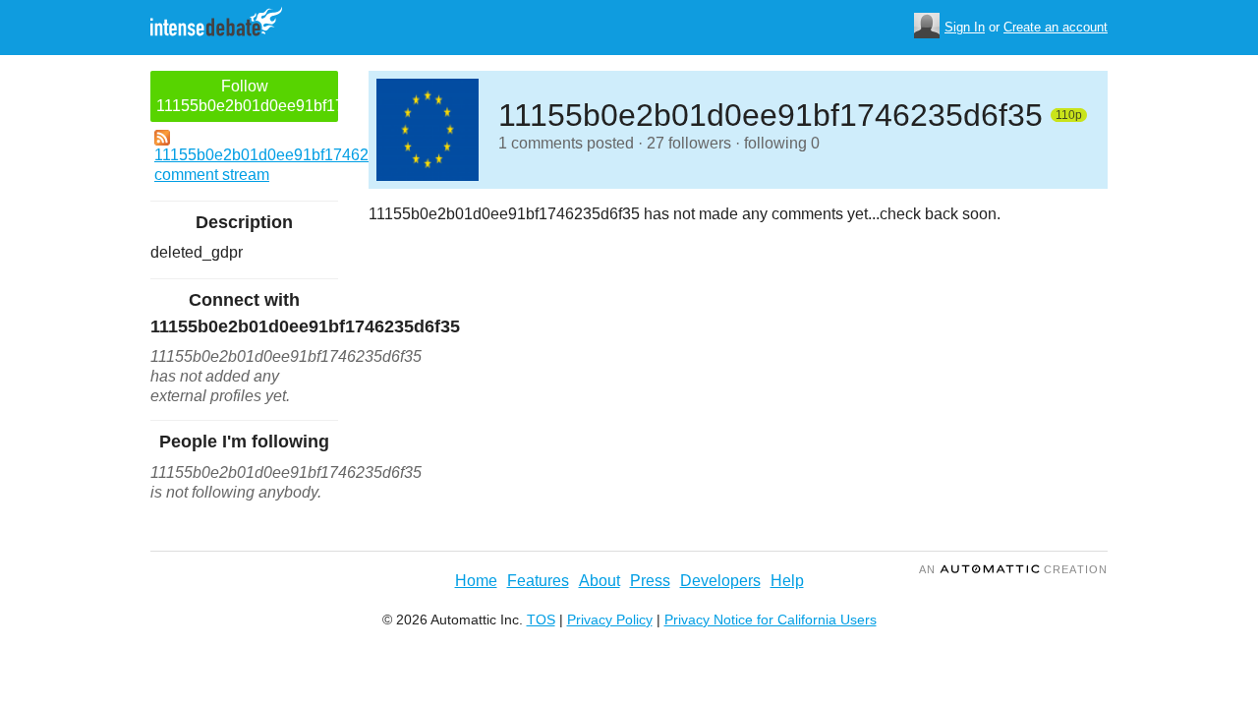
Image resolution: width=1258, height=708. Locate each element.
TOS (541, 619)
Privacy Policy (610, 619)
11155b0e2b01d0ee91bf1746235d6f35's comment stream (246, 165)
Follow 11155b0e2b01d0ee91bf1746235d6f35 (247, 96)
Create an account (1055, 27)
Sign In (964, 27)
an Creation (1013, 569)
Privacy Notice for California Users (770, 619)
